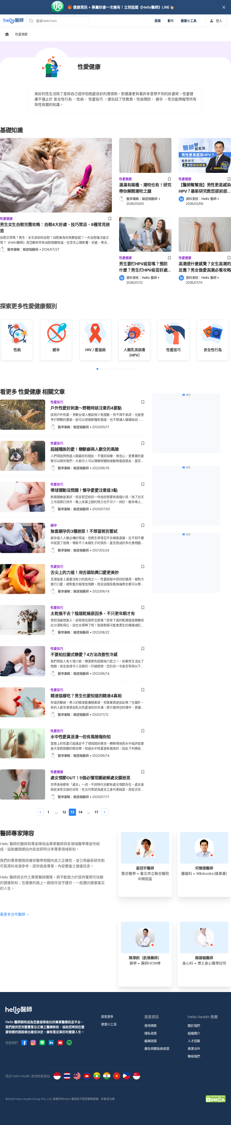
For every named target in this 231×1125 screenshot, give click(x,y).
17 (96, 812)
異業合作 (194, 1048)
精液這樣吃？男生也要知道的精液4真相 (86, 695)
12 (64, 812)
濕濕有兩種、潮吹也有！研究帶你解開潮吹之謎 (145, 188)
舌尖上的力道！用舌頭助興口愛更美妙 (85, 572)
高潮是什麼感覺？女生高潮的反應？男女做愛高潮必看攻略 (205, 266)
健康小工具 (109, 1024)
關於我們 (194, 1025)
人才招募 (194, 1041)
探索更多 (107, 1016)
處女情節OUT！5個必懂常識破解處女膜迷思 (90, 777)
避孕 (54, 525)
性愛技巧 (57, 402)
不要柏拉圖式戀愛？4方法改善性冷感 (84, 654)
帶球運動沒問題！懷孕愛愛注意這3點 (84, 490)
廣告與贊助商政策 (156, 1048)
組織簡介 (194, 1033)
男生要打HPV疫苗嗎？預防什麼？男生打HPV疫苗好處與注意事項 (143, 267)
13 (72, 812)
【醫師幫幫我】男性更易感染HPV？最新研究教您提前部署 (205, 188)
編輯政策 (150, 1041)
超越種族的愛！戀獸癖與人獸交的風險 (85, 449)
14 (80, 812)
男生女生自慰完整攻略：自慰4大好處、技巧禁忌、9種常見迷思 (55, 227)
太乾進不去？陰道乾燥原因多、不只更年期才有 (93, 613)
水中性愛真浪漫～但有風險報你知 (81, 736)
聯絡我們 (194, 1056)
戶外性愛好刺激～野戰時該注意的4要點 (86, 408)
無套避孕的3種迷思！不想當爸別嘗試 (84, 531)
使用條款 (150, 1025)
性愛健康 (21, 34)
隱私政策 (150, 1033)
